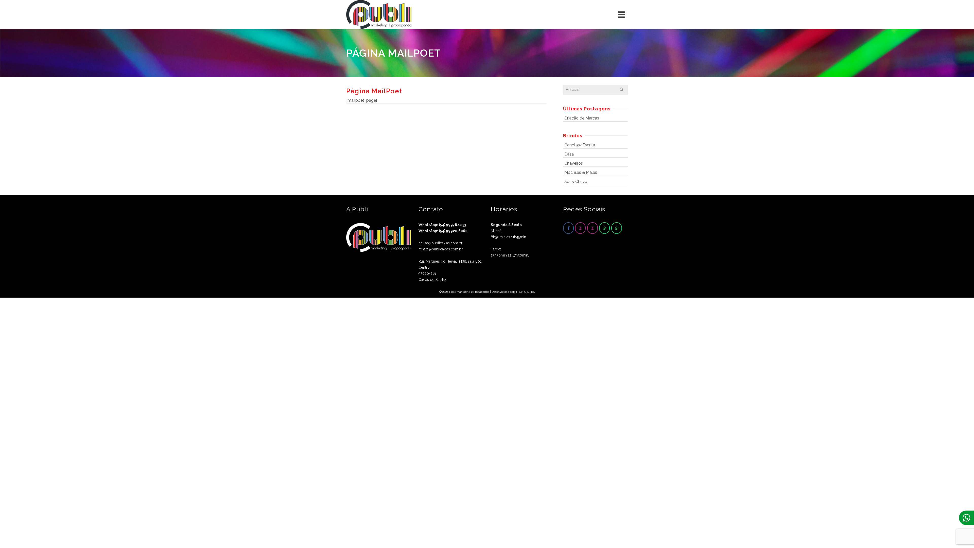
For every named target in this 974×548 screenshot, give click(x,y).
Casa (569, 154)
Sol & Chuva (575, 181)
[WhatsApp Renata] (616, 228)
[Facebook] (568, 228)
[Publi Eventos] (580, 228)
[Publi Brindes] (592, 228)
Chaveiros (573, 163)
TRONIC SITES (525, 292)
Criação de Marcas (581, 118)
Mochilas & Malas (580, 172)
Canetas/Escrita (579, 145)
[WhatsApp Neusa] (604, 228)
